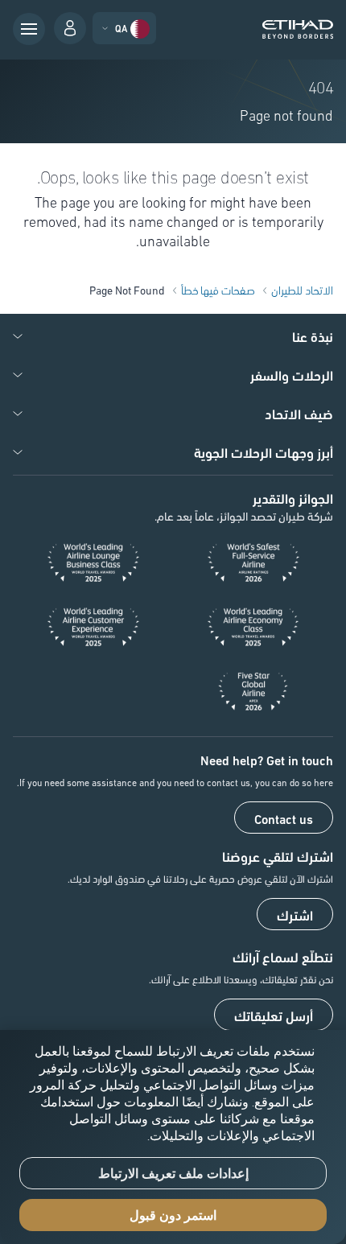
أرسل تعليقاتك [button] (273, 1015)
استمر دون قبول (173, 1215)
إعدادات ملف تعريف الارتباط (173, 1173)
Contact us (283, 818)
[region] (173, 1137)
